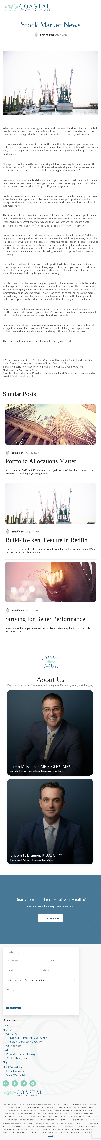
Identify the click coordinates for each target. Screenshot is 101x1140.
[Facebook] (15, 1083)
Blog (5, 1062)
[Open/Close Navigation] (96, 4)
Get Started (13, 1008)
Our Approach (13, 1045)
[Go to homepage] (27, 7)
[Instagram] (6, 1083)
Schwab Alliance (15, 1070)
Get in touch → (50, 918)
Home (6, 1025)
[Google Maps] (32, 1083)
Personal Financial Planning (20, 1054)
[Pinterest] (24, 1083)
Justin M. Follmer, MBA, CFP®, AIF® (28, 1037)
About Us (7, 1029)
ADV (81, 1132)
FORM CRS (86, 1132)
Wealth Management (17, 1058)
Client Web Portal (15, 1074)
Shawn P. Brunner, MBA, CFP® (26, 1041)
